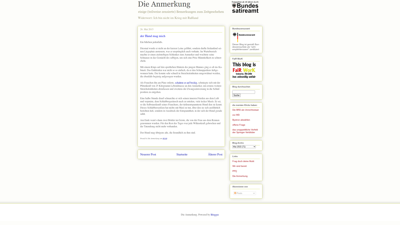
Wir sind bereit (239, 166)
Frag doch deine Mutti (243, 161)
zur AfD (236, 115)
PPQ (234, 171)
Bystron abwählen (241, 120)
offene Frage (238, 125)
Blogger (214, 214)
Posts (239, 193)
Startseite (182, 154)
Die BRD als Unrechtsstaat (245, 110)
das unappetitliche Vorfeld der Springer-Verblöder (245, 131)
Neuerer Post (148, 154)
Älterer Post (215, 154)
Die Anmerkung (240, 176)
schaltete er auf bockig (186, 82)
